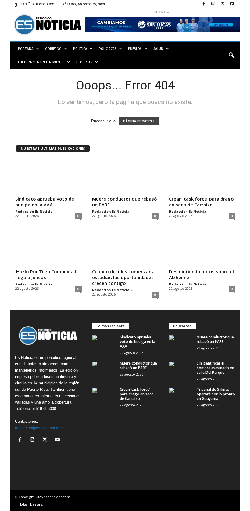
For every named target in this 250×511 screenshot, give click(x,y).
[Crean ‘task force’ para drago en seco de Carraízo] (202, 176)
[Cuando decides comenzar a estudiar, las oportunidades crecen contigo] (125, 248)
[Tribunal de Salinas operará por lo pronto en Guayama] (181, 396)
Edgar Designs (31, 504)
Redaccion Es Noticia (34, 211)
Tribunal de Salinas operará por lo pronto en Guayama (216, 394)
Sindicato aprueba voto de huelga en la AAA (44, 202)
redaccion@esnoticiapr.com (39, 427)
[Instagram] (213, 4)
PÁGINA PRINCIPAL (139, 121)
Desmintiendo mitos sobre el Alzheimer (201, 274)
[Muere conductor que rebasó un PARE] (125, 176)
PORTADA (26, 49)
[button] (231, 55)
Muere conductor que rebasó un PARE (124, 202)
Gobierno (53, 49)
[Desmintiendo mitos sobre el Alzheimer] (202, 248)
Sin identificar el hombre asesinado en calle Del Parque (215, 368)
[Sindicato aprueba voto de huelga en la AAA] (48, 176)
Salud (158, 49)
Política (80, 49)
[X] (222, 4)
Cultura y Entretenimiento (41, 62)
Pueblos (135, 49)
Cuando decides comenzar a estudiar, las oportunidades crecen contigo (123, 277)
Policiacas (107, 49)
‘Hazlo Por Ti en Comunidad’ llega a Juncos (46, 274)
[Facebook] (203, 4)
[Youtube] (232, 4)
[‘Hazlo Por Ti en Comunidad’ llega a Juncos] (48, 248)
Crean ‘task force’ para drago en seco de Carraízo (201, 202)
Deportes (84, 62)
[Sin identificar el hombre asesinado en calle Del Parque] (181, 370)
